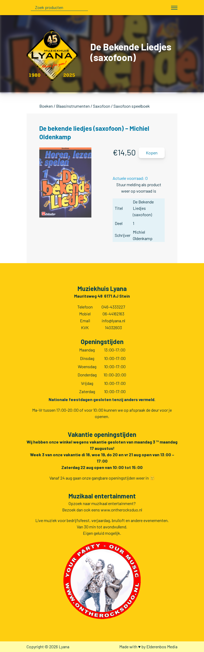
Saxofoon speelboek (131, 105)
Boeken (46, 105)
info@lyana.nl (113, 320)
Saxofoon (101, 105)
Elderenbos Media (161, 646)
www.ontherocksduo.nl (121, 509)
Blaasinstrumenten (73, 105)
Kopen (152, 152)
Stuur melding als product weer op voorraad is (138, 187)
